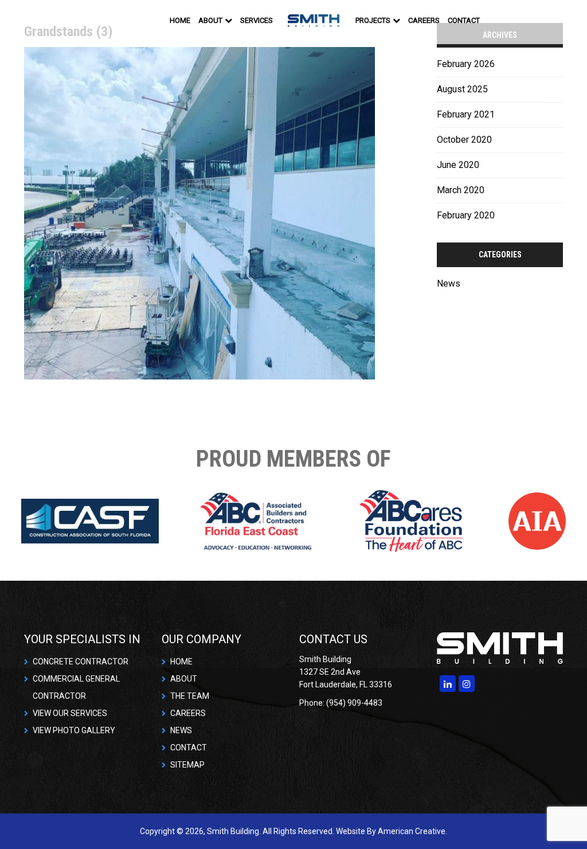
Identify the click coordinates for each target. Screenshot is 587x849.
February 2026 (466, 63)
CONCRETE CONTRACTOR (80, 661)
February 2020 (466, 215)
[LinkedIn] (448, 683)
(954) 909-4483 (528, 20)
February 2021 (466, 114)
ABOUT (183, 678)
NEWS (181, 730)
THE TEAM (189, 696)
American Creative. (412, 831)
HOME (181, 661)
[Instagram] (467, 683)
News (448, 283)
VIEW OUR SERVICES (70, 713)
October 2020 (464, 139)
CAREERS (188, 713)
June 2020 (458, 164)
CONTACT (188, 747)
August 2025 (462, 89)
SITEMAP (187, 764)
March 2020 (460, 190)
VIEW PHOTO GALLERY (74, 730)
